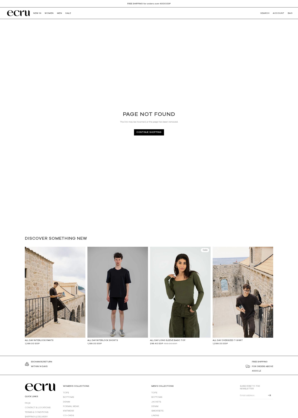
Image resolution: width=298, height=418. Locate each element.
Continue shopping (148, 132)
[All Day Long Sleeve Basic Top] (180, 292)
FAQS (27, 403)
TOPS (66, 393)
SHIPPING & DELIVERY (36, 417)
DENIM (66, 402)
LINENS (155, 415)
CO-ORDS (68, 415)
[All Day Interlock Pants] (55, 292)
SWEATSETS (157, 411)
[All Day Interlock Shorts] (117, 292)
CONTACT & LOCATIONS (37, 408)
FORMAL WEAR (71, 406)
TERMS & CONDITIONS (36, 412)
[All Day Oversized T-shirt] (243, 292)
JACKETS (156, 402)
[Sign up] (269, 395)
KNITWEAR (68, 411)
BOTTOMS (68, 397)
